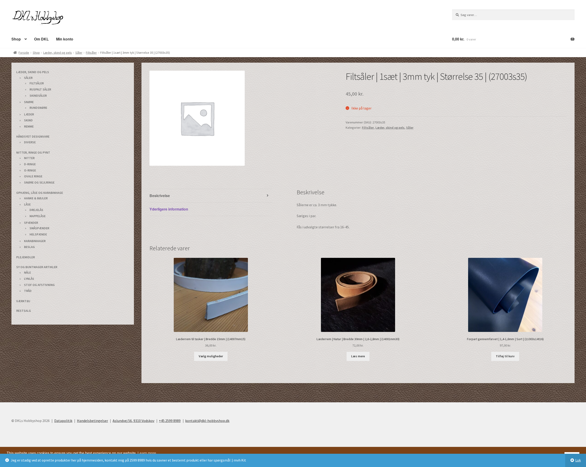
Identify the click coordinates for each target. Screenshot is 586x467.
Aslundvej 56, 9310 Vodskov (133, 420)
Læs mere (358, 356)
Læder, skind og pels (57, 52)
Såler (78, 52)
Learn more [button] (147, 453)
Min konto (61, 39)
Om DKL (39, 39)
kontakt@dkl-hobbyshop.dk (207, 420)
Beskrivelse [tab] (159, 195)
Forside (24, 52)
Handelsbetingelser (92, 420)
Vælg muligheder (211, 356)
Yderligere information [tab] (168, 208)
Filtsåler (91, 52)
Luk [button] (578, 460)
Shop (15, 39)
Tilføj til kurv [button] (505, 356)
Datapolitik (63, 420)
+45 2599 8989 (170, 420)
